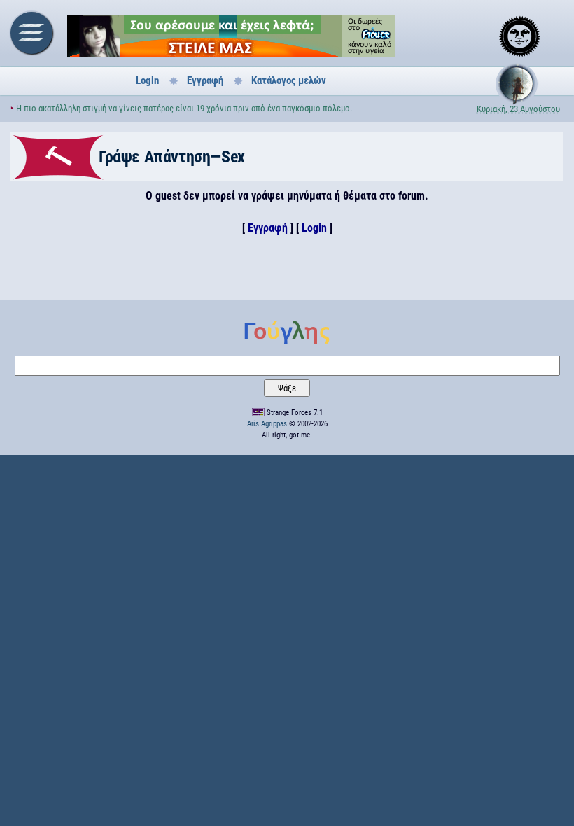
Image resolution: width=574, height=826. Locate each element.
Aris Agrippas (267, 423)
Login (147, 80)
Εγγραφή (205, 80)
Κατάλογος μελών (288, 80)
